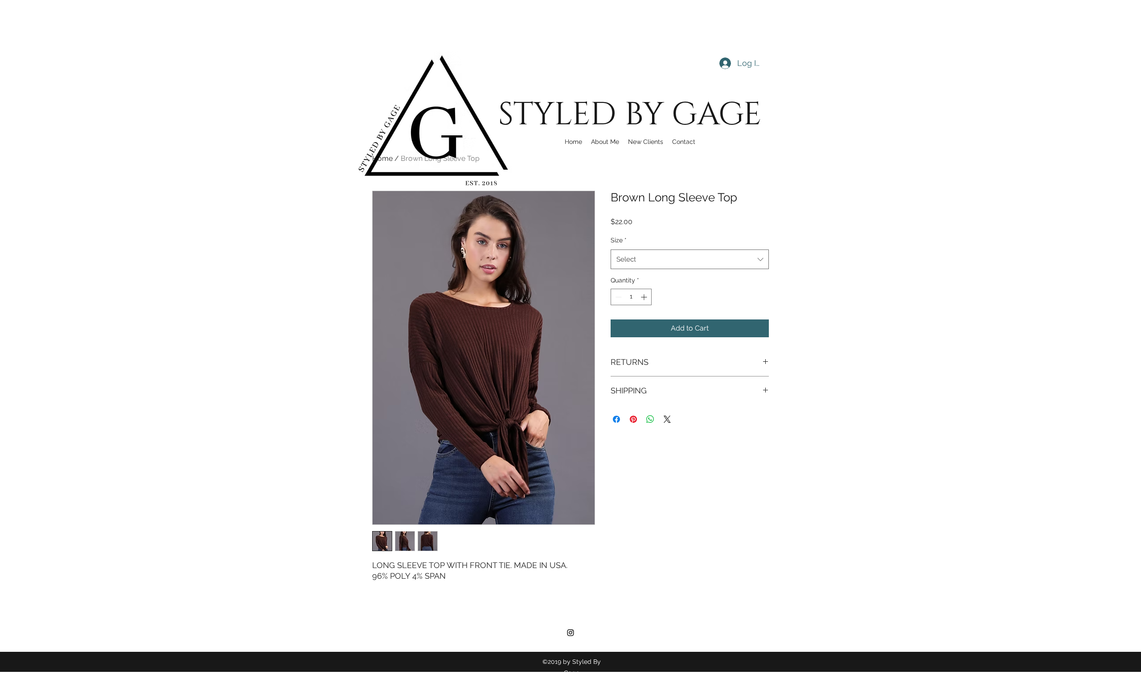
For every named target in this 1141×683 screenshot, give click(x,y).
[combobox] (690, 259)
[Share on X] (667, 419)
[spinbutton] (631, 297)
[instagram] (570, 632)
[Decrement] (617, 297)
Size (619, 240)
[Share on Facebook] (616, 419)
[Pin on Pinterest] (633, 419)
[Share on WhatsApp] (650, 419)
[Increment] (644, 297)
